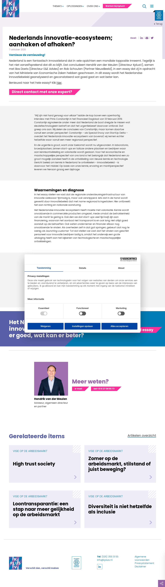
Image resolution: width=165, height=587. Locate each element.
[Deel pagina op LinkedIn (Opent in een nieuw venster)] (141, 38)
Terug (159, 23)
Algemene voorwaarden (142, 558)
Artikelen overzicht (142, 435)
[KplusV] (10, 9)
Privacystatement (144, 563)
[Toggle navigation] (151, 6)
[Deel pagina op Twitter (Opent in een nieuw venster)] (152, 38)
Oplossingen (74, 6)
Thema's (57, 6)
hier (59, 83)
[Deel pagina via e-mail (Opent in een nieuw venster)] (146, 38)
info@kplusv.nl (104, 560)
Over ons (92, 6)
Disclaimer (140, 566)
